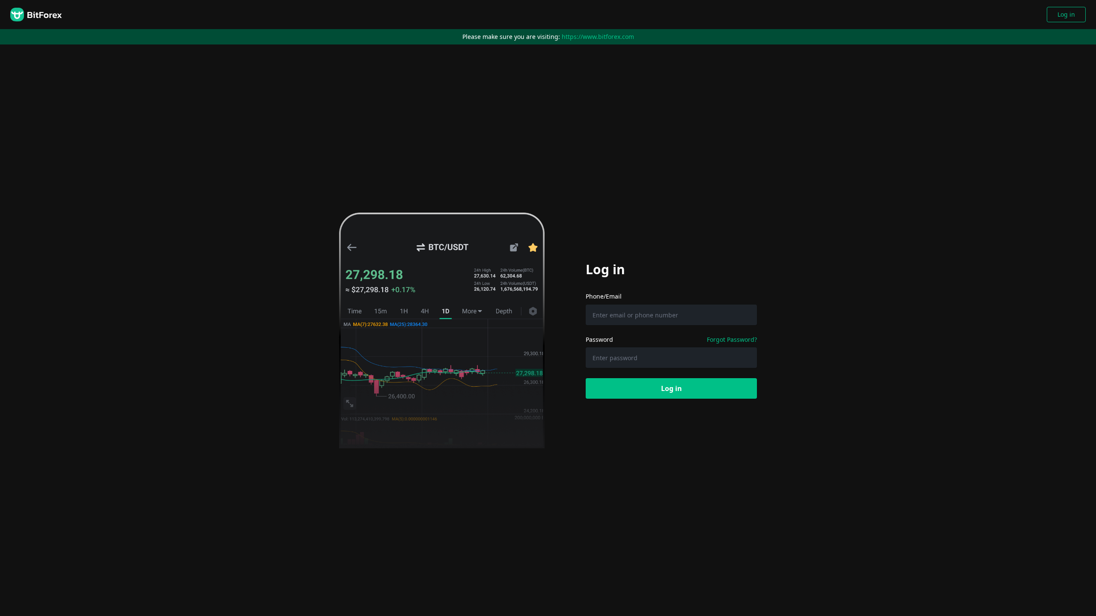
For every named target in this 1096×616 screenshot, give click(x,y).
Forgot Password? (732, 339)
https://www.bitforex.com (598, 37)
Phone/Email (604, 296)
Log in (1066, 14)
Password (599, 339)
